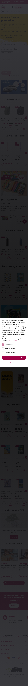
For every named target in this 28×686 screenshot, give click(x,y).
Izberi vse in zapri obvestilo (14, 358)
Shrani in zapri (14, 363)
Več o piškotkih (12, 341)
